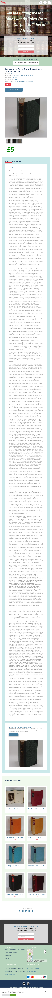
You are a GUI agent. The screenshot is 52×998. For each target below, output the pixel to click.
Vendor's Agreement (31, 967)
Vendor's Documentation (33, 968)
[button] (40, 2)
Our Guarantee (30, 970)
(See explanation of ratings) (26, 81)
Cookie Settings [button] (6, 994)
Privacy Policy (30, 973)
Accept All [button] (13, 994)
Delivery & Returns (31, 971)
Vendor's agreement (10, 974)
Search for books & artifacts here (27, 62)
